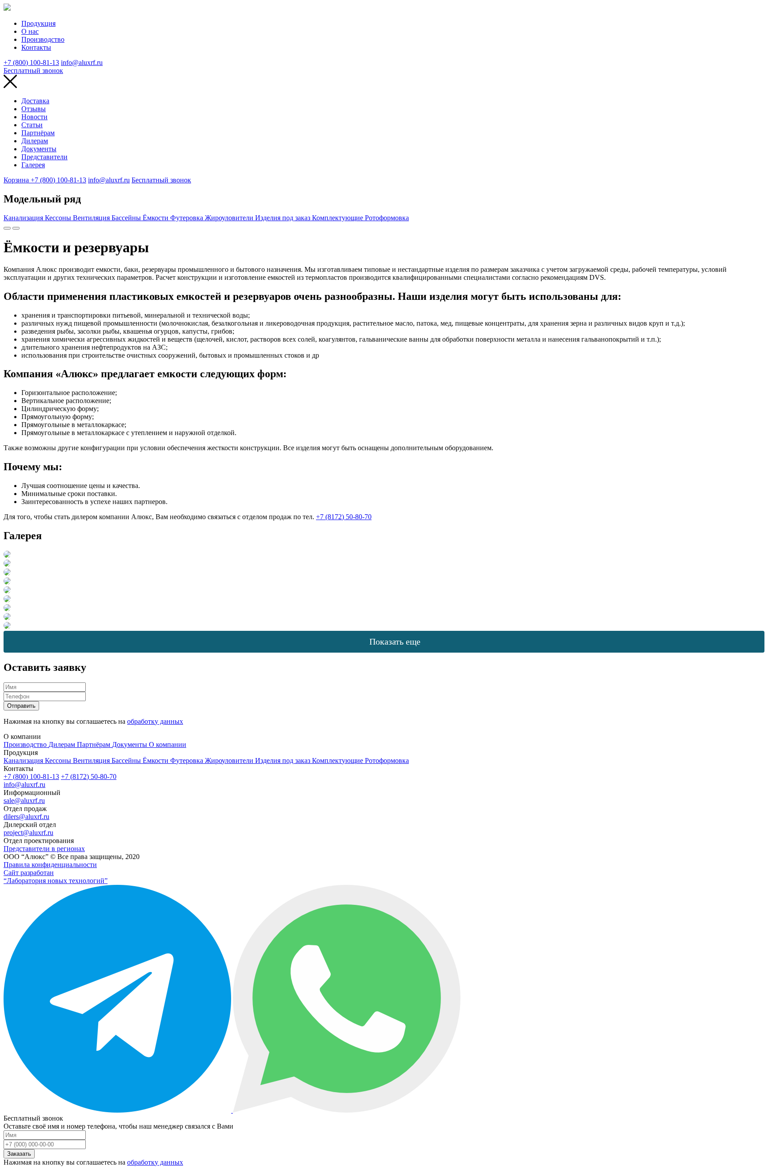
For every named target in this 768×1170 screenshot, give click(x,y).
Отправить (21, 705)
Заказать (19, 1153)
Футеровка (187, 218)
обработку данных (155, 721)
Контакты (36, 47)
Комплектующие (338, 218)
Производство (42, 39)
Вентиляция (92, 218)
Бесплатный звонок (33, 70)
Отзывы (33, 109)
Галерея (33, 165)
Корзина (17, 180)
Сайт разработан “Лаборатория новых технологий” (56, 876)
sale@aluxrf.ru (24, 800)
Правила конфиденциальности (50, 864)
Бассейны (127, 218)
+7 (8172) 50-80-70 (344, 516)
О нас (30, 31)
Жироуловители (230, 218)
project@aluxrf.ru (28, 832)
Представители (44, 157)
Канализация (24, 218)
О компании (167, 744)
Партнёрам (38, 133)
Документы (38, 149)
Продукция (38, 23)
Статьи (32, 125)
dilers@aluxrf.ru (26, 816)
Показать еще (394, 641)
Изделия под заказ (283, 218)
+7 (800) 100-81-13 (31, 62)
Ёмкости (156, 218)
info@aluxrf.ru (82, 62)
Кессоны (59, 218)
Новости (34, 117)
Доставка (35, 101)
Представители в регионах (44, 848)
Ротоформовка (387, 218)
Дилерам (34, 141)
